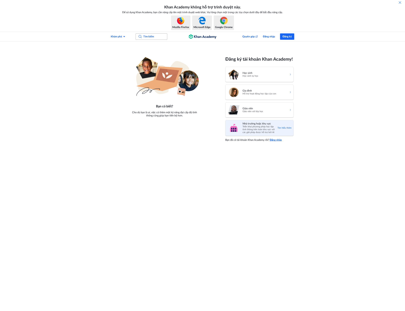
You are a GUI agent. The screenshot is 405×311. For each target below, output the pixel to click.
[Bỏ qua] (399, 2)
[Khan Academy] (202, 36)
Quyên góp (248, 36)
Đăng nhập (269, 36)
